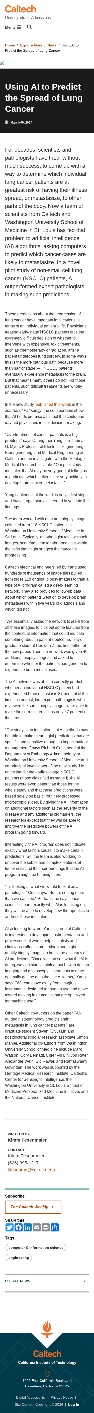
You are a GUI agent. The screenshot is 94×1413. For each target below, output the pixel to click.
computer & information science (36, 1248)
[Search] (29, 26)
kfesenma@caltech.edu (31, 1169)
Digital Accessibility (31, 1397)
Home (10, 45)
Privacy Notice (62, 1397)
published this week (53, 404)
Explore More (31, 45)
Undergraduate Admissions (28, 18)
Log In (73, 1404)
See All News (17, 1281)
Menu (10, 27)
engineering (19, 1258)
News (52, 45)
